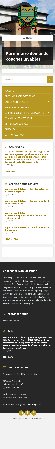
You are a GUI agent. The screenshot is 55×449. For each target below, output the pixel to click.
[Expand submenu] (48, 96)
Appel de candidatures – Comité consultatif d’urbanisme (27, 228)
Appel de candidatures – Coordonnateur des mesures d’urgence (27, 190)
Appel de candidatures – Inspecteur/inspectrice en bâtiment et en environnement (25, 215)
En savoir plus (11, 239)
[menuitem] (27, 90)
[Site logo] (27, 28)
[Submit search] (50, 79)
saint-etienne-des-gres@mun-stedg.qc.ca (22, 404)
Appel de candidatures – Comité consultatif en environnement (27, 202)
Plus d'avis (10, 171)
